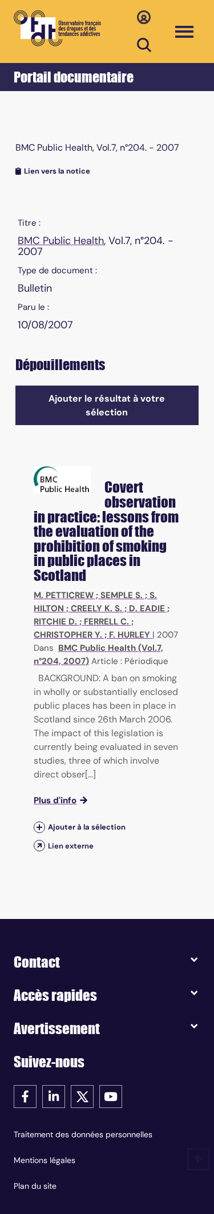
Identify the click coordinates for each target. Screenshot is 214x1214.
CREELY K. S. (96, 608)
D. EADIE (147, 608)
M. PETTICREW (64, 595)
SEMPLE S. (121, 595)
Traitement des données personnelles (83, 1134)
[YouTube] (110, 1096)
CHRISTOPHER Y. (68, 635)
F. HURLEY (129, 635)
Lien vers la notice (57, 171)
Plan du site (35, 1186)
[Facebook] (25, 1096)
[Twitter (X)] (82, 1096)
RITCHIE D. (55, 621)
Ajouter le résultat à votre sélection (107, 405)
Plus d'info (55, 800)
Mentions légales (44, 1160)
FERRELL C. (106, 621)
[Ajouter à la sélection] (39, 828)
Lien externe (71, 846)
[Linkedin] (53, 1096)
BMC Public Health (61, 240)
